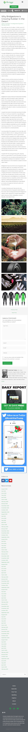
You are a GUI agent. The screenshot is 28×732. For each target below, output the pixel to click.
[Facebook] (3, 480)
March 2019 (4, 667)
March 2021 (4, 625)
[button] (14, 6)
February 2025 (4, 526)
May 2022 (3, 595)
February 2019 (4, 669)
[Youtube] (10, 480)
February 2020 (4, 652)
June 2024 (3, 543)
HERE (2, 381)
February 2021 (4, 627)
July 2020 (3, 641)
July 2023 (3, 566)
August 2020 (4, 639)
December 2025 (5, 505)
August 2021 (4, 614)
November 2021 (5, 608)
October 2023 (4, 560)
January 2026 (4, 503)
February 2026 (4, 501)
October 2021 (4, 610)
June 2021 (3, 618)
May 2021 (3, 620)
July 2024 (3, 541)
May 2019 (3, 662)
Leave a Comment (5, 23)
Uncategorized (14, 23)
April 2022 (3, 597)
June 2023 (3, 568)
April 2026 (3, 497)
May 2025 (3, 520)
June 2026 (3, 493)
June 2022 (3, 593)
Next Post (14, 312)
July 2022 (3, 591)
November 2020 (5, 633)
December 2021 (5, 606)
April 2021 (3, 623)
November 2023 (5, 558)
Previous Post (14, 309)
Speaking (14, 695)
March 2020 (4, 650)
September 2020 (5, 637)
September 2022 (5, 587)
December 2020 (5, 631)
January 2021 (4, 629)
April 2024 (3, 547)
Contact (14, 704)
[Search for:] (14, 674)
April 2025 (3, 522)
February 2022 (4, 602)
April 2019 (3, 665)
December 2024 (5, 530)
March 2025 (4, 524)
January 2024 (4, 553)
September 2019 (5, 658)
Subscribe (14, 688)
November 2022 (5, 583)
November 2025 (5, 507)
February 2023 (4, 577)
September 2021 (5, 612)
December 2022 (5, 581)
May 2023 (3, 570)
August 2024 (4, 539)
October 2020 (4, 635)
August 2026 (4, 489)
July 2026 (3, 491)
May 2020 (3, 646)
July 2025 (3, 516)
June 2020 (3, 644)
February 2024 (4, 551)
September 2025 (5, 512)
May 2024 (3, 545)
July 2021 (3, 616)
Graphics (14, 698)
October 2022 (4, 585)
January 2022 (4, 604)
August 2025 (4, 514)
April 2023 (3, 572)
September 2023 (5, 562)
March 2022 (4, 600)
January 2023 (4, 579)
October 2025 (4, 509)
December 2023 (5, 556)
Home (14, 685)
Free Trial (14, 692)
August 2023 (4, 564)
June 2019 (3, 660)
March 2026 (4, 499)
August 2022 (4, 589)
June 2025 (3, 518)
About (14, 701)
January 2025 (4, 528)
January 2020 (4, 654)
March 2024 (4, 549)
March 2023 (4, 574)
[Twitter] (6, 480)
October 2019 (4, 656)
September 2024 (5, 537)
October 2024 (4, 535)
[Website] (14, 353)
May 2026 (3, 495)
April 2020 (3, 648)
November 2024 (5, 532)
